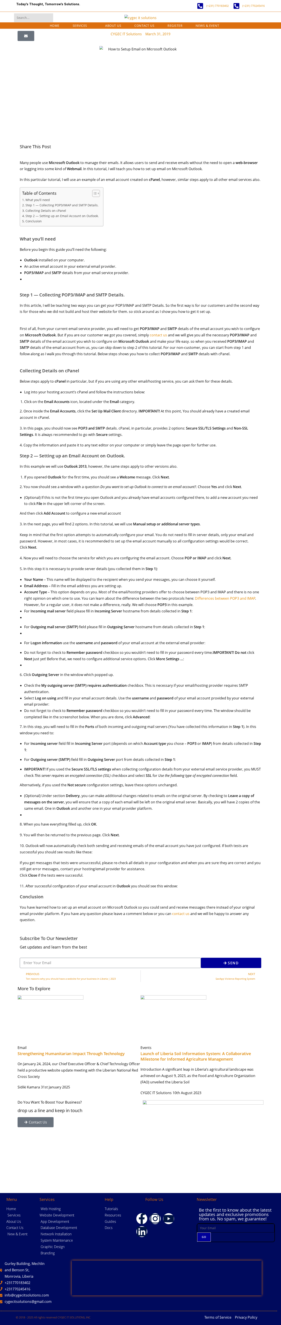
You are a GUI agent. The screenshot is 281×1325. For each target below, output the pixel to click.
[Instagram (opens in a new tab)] (239, 17)
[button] (26, 36)
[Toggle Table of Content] (94, 193)
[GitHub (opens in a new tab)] (252, 17)
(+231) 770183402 (217, 6)
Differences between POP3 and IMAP (225, 598)
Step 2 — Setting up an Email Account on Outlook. (62, 216)
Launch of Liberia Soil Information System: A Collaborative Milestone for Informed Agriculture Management (195, 1056)
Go (204, 1237)
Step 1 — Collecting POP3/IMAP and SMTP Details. (62, 205)
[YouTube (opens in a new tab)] (258, 17)
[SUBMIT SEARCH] (49, 17)
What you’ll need (37, 200)
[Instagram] (155, 1218)
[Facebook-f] (141, 1218)
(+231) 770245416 (253, 6)
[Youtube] (168, 1218)
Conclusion (33, 221)
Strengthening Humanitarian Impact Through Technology (71, 1053)
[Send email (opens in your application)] (264, 17)
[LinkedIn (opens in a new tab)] (245, 17)
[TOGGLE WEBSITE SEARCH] (232, 25)
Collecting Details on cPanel (45, 211)
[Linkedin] (141, 1231)
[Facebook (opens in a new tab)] (233, 17)
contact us (158, 335)
